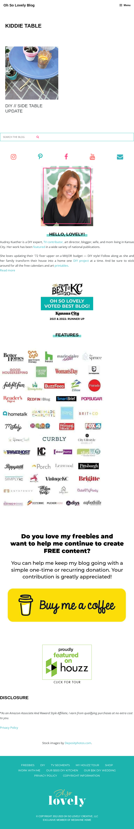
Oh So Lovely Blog (19, 5)
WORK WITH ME (29, 770)
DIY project (81, 261)
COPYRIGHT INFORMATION (81, 775)
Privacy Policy (9, 728)
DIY (42, 765)
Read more (7, 270)
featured (39, 247)
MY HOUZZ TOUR (87, 765)
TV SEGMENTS (60, 765)
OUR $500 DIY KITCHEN (62, 770)
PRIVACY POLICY (45, 775)
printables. (62, 266)
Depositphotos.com (78, 743)
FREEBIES (27, 765)
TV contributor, (53, 242)
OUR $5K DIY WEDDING (100, 770)
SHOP (109, 765)
